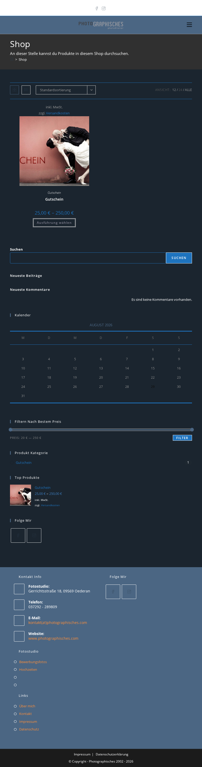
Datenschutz (29, 729)
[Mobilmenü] (189, 25)
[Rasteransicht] (14, 89)
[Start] (12, 59)
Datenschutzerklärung (112, 754)
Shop (23, 59)
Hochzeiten (28, 669)
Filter (182, 438)
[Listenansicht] (26, 89)
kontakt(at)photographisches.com (57, 622)
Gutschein (54, 192)
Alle (188, 90)
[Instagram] (103, 7)
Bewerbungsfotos (33, 661)
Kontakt (25, 713)
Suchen (16, 249)
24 (180, 90)
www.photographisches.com (53, 638)
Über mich (27, 706)
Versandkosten (58, 113)
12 (174, 90)
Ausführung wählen (54, 222)
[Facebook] (97, 7)
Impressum (28, 721)
